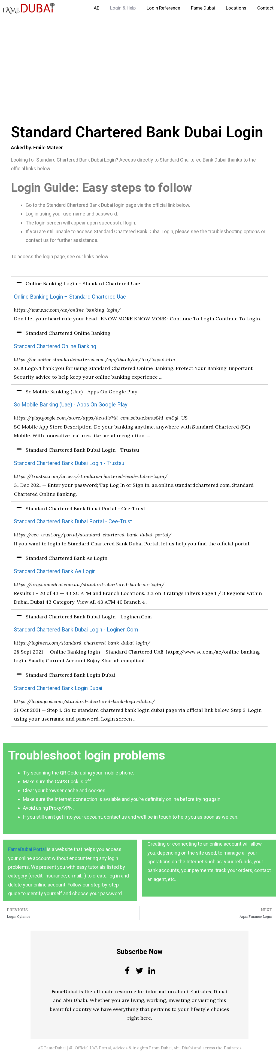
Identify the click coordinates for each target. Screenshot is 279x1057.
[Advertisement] (139, 57)
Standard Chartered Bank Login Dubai (58, 688)
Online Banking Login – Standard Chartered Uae (70, 297)
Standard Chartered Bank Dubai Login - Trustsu (69, 463)
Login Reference (163, 8)
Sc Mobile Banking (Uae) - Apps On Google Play (70, 405)
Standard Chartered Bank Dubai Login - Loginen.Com (76, 630)
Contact (265, 8)
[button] (139, 284)
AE (96, 8)
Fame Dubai (203, 8)
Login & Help (123, 8)
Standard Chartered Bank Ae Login (55, 571)
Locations (236, 8)
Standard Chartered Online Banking (55, 346)
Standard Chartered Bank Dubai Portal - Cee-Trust (73, 522)
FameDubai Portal (27, 849)
